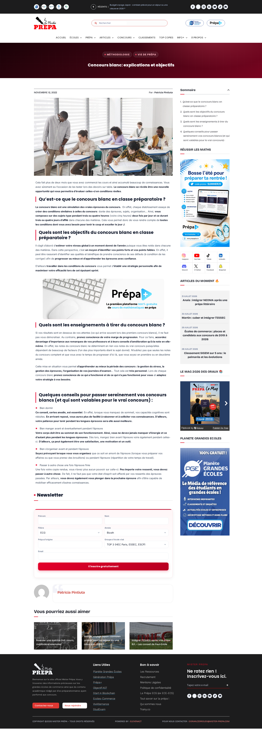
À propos (197, 37)
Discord (185, 270)
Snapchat (222, 270)
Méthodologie (118, 54)
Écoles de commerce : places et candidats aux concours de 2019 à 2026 (205, 335)
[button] (228, 90)
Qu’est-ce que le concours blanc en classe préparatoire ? (202, 104)
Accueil (61, 37)
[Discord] (225, 6)
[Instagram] (203, 6)
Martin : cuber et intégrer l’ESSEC (203, 317)
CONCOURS (124, 37)
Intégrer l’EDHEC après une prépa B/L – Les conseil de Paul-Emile (139, 6)
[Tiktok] (220, 6)
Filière (41, 528)
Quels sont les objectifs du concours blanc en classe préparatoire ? (204, 114)
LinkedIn (222, 259)
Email (40, 551)
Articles (105, 37)
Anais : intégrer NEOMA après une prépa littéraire (205, 302)
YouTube (197, 259)
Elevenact (136, 721)
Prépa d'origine (45, 539)
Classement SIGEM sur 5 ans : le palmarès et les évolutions (205, 355)
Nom (107, 516)
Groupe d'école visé (114, 539)
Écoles (74, 37)
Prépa (89, 37)
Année (108, 528)
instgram (185, 259)
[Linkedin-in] (209, 6)
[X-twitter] (198, 6)
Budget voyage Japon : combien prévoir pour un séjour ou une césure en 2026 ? (102, 640)
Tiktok (209, 259)
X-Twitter (197, 270)
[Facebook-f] (192, 6)
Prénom (42, 516)
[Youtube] (214, 6)
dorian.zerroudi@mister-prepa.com (209, 721)
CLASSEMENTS (146, 37)
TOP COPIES (166, 37)
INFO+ (180, 37)
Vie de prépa (147, 54)
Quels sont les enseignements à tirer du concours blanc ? (205, 123)
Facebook (210, 270)
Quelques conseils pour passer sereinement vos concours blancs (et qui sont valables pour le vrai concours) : (206, 136)
